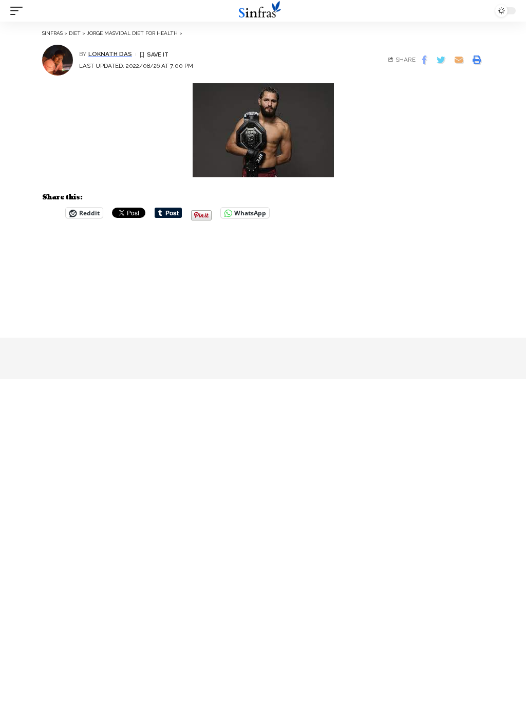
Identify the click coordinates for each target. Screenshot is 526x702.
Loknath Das (110, 54)
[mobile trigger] (19, 11)
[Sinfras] (263, 11)
